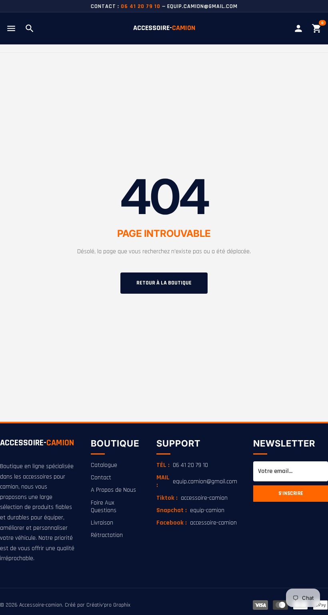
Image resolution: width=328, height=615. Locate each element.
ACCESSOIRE (37, 443)
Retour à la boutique (164, 282)
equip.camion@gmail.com (196, 481)
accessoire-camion (192, 498)
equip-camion (190, 510)
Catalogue (104, 465)
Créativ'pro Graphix (108, 605)
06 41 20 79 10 (182, 465)
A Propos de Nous (113, 490)
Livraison (102, 523)
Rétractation (107, 535)
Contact (101, 477)
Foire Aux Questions (103, 506)
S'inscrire (290, 493)
